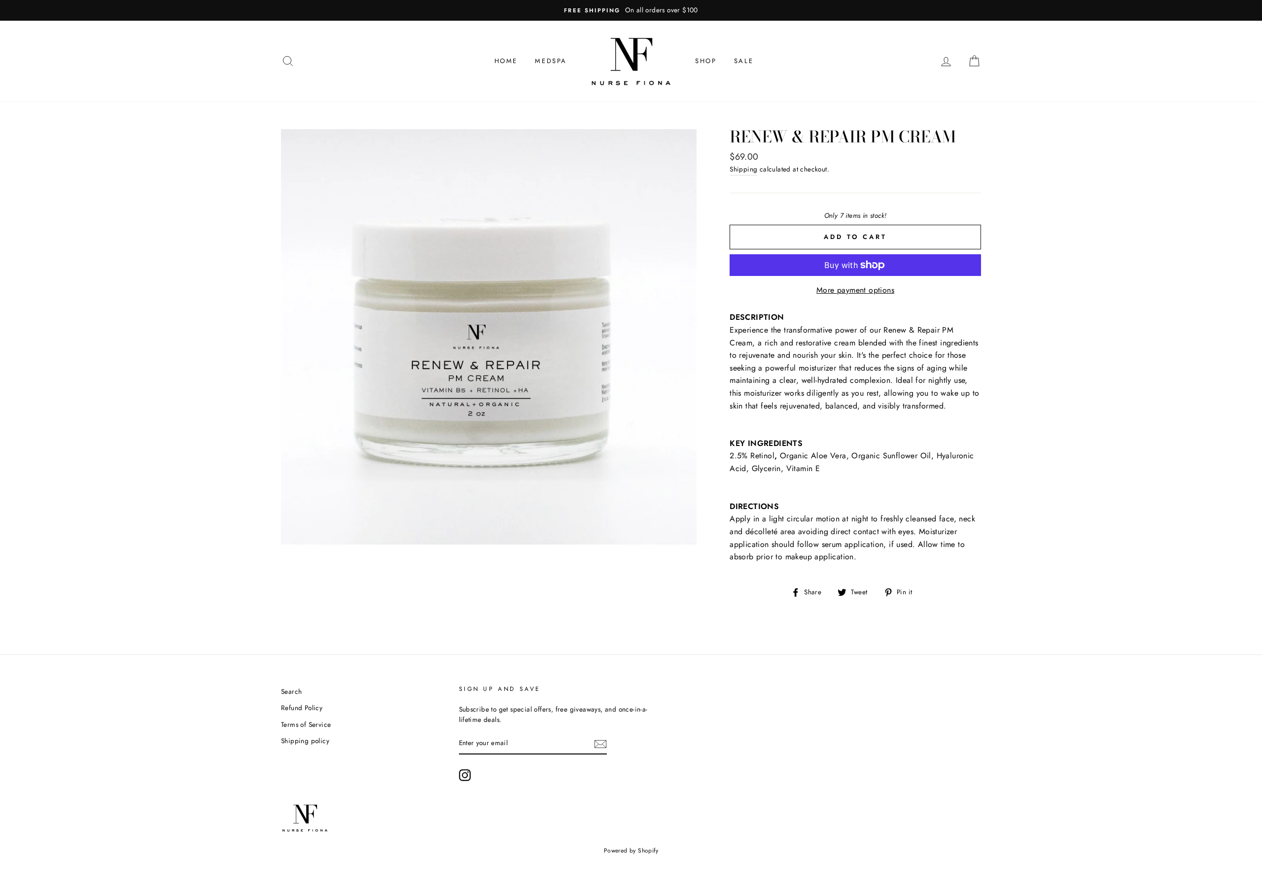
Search (291, 691)
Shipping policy (305, 741)
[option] (631, 10)
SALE (743, 61)
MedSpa (551, 61)
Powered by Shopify (631, 850)
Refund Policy (301, 708)
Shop (705, 61)
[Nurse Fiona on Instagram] (465, 775)
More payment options (855, 290)
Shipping (743, 169)
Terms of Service (306, 724)
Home (506, 61)
